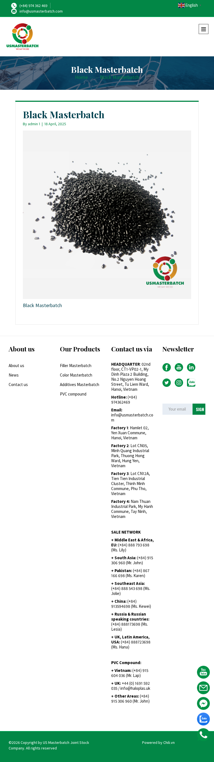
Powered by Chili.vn (158, 742)
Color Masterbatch (76, 375)
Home (81, 77)
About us (16, 365)
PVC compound (73, 394)
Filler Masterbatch (75, 365)
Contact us (18, 384)
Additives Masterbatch (79, 384)
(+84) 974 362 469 (33, 5)
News (14, 375)
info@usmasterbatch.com (41, 11)
